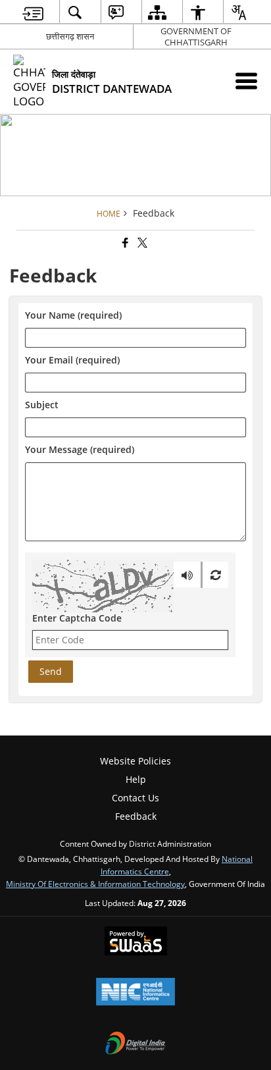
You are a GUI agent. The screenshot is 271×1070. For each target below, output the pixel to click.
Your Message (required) (79, 450)
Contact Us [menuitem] (135, 797)
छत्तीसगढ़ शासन (70, 36)
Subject (42, 405)
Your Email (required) (72, 360)
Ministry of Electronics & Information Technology (95, 883)
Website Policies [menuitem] (135, 761)
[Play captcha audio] (187, 575)
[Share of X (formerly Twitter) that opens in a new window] (141, 243)
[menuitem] (32, 12)
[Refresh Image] (215, 575)
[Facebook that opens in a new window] (124, 243)
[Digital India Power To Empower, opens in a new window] (135, 1044)
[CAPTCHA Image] (103, 586)
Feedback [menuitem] (136, 816)
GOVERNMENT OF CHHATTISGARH (196, 36)
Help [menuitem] (136, 779)
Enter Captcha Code (77, 618)
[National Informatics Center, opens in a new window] (135, 993)
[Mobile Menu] (246, 80)
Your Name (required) (73, 315)
